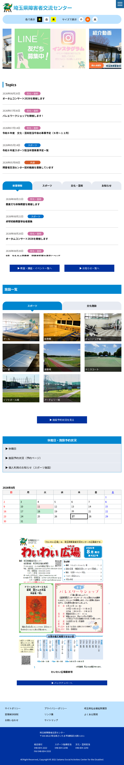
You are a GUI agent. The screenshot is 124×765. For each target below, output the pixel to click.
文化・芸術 (77, 185)
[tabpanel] (62, 49)
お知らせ (106, 185)
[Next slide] (120, 49)
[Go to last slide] (4, 49)
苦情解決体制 (11, 714)
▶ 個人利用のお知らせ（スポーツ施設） (28, 467)
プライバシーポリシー (55, 708)
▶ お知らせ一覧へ (89, 268)
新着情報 (17, 185)
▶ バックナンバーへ (62, 682)
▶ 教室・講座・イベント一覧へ (34, 268)
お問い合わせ (11, 720)
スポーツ (47, 185)
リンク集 (48, 714)
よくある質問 (91, 714)
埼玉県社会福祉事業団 (95, 708)
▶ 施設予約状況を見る (62, 419)
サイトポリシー (13, 708)
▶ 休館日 (10, 448)
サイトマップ (51, 720)
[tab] (61, 66)
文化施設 (92, 305)
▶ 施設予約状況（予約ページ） (23, 458)
